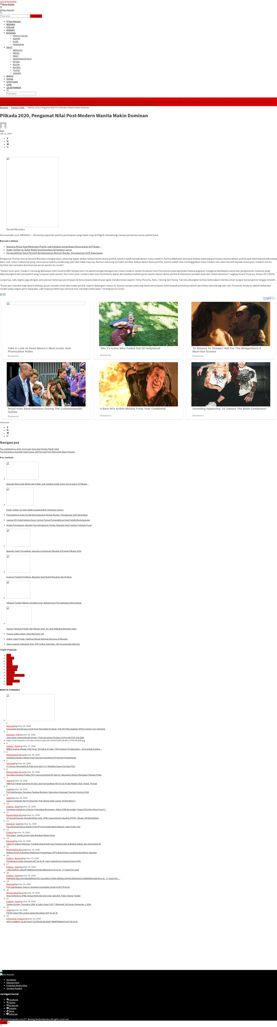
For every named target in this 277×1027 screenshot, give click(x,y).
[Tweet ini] (7, 141)
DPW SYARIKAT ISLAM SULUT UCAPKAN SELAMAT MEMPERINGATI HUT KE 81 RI (42, 921)
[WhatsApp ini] (7, 147)
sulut (8, 655)
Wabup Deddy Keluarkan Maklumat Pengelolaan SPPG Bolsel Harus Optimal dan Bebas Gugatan (51, 852)
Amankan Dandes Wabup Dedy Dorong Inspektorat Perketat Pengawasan (52, 104)
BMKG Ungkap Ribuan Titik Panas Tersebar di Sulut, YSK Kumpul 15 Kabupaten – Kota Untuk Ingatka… (54, 749)
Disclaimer (11, 979)
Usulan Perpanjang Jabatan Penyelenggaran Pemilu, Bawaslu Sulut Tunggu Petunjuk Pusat (49, 525)
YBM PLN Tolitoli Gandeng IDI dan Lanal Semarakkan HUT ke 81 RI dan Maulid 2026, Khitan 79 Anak (51, 783)
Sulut (17, 746)
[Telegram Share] (7, 144)
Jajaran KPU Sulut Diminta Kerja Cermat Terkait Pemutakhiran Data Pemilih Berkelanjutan (48, 520)
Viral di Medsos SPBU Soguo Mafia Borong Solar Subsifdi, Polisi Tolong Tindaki (43, 895)
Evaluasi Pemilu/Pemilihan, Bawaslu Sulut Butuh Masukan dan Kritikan (39, 576)
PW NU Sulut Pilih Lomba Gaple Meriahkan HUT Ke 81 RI (32, 912)
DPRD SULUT (12, 666)
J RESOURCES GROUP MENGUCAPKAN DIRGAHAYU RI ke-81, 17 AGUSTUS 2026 (42, 869)
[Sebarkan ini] (7, 138)
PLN (17, 734)
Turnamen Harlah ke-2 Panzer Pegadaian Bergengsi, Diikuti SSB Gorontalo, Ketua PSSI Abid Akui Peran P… (56, 809)
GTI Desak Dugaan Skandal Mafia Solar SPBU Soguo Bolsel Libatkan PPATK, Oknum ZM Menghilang (52, 818)
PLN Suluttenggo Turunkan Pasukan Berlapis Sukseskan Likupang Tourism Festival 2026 (47, 792)
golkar (9, 684)
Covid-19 (10, 672)
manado (10, 658)
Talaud (9, 663)
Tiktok (11, 1011)
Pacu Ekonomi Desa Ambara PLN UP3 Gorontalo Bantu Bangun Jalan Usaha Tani (43, 826)
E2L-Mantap (11, 669)
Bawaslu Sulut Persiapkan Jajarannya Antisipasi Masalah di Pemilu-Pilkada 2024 (43, 551)
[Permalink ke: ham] (3, 127)
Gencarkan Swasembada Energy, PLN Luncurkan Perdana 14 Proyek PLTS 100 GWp (138, 101)
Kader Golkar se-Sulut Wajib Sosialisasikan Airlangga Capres (39, 249)
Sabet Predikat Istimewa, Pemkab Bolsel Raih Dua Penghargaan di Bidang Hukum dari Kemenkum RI (53, 843)
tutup (3, 1022)
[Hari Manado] (7, 10)
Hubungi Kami (12, 982)
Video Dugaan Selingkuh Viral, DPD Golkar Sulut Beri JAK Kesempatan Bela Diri (43, 644)
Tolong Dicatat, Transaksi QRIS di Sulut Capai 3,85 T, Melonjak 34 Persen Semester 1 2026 (48, 904)
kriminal (10, 678)
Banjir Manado (13, 681)
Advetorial (11, 918)
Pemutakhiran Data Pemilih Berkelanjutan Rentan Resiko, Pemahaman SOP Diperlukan (54, 253)
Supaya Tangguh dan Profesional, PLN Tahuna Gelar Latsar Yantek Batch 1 (41, 800)
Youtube (13, 1008)
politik (9, 661)
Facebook (13, 999)
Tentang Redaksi (14, 988)
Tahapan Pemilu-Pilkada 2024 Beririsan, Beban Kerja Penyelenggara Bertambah (43, 602)
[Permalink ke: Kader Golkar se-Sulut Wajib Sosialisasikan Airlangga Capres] (19, 504)
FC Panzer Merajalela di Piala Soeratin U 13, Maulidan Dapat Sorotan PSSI (121, 104)
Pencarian (36, 16)
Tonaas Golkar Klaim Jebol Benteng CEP (25, 633)
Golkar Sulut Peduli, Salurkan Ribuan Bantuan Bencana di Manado (37, 638)
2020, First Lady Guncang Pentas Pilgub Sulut (29, 449)
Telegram (13, 1014)
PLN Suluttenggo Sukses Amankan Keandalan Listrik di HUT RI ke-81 (38, 887)
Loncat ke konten (8, 1)
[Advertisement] (96, 947)
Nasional (10, 726)
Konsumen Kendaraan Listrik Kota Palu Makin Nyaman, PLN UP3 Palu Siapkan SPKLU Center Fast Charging (49, 101)
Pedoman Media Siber (16, 985)
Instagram (13, 1005)
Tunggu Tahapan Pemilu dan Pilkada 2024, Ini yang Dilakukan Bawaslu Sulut (41, 628)
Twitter (12, 1002)
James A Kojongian (15, 675)
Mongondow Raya (14, 754)
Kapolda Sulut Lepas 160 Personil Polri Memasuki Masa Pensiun (37, 451)
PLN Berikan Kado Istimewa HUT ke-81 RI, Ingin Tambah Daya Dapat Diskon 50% (43, 861)
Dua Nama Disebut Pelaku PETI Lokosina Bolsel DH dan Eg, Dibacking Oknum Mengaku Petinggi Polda (53, 774)
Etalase (9, 746)
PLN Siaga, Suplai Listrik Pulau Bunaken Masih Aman (30, 835)
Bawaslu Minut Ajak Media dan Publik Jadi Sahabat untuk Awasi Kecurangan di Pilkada (53, 246)
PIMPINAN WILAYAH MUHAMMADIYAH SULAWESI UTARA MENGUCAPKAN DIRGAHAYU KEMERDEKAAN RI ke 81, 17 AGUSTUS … (63, 878)
